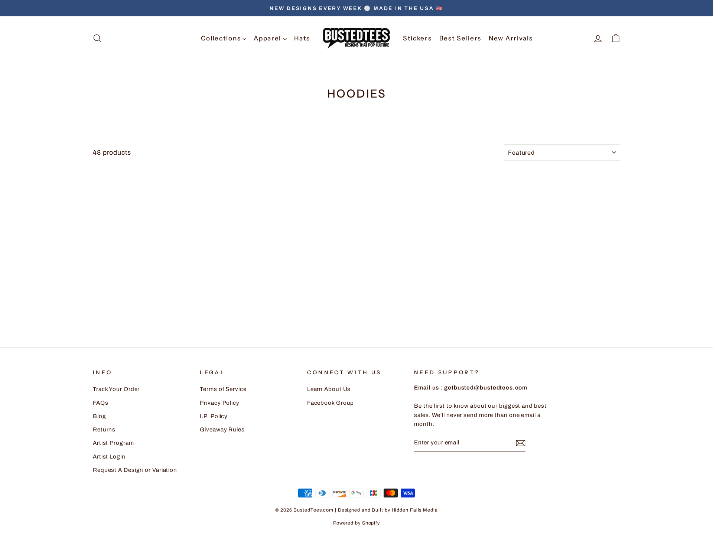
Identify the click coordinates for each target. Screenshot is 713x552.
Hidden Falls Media (415, 510)
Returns (104, 430)
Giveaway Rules (222, 430)
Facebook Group (330, 403)
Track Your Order (116, 389)
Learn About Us (329, 389)
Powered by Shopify (356, 523)
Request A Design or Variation (135, 470)
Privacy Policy (220, 403)
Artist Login (109, 457)
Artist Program (113, 443)
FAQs (100, 403)
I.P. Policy (214, 416)
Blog (99, 416)
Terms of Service (223, 389)
